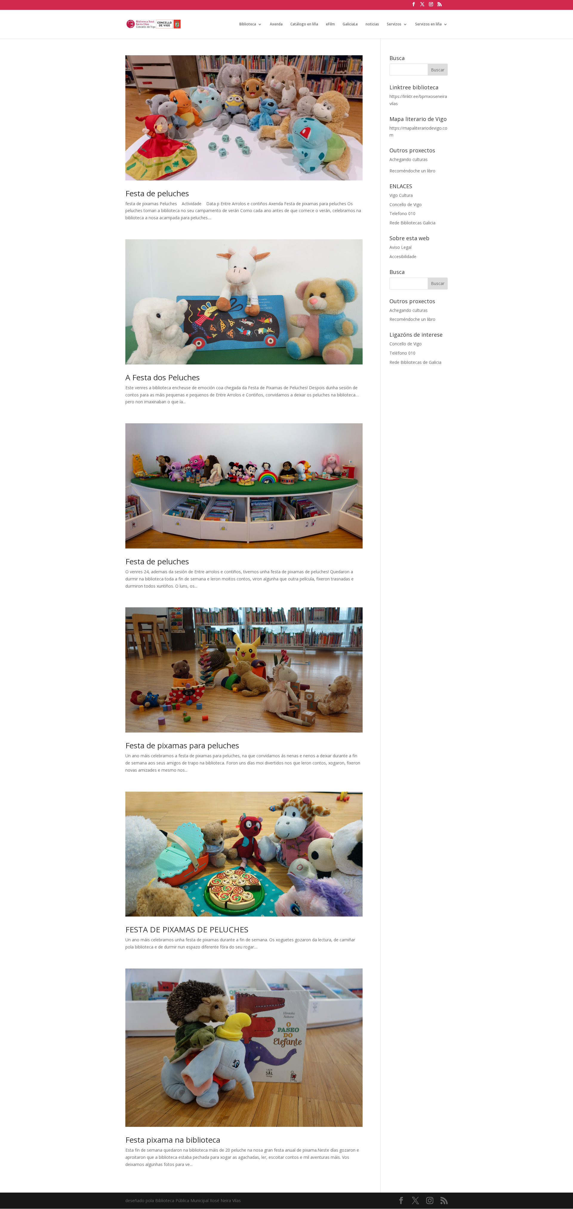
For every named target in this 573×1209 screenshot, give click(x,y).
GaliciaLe (350, 24)
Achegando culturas (408, 159)
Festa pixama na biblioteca (172, 1139)
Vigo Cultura (401, 195)
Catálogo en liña (304, 24)
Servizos (394, 24)
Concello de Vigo (405, 204)
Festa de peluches (157, 193)
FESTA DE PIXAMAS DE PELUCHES (186, 929)
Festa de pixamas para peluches (182, 745)
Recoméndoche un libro (412, 171)
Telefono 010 (402, 213)
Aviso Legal (400, 247)
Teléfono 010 (402, 353)
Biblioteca (247, 24)
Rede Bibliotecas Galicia (412, 223)
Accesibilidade (402, 256)
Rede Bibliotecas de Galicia (415, 362)
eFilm (330, 24)
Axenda (276, 24)
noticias (372, 24)
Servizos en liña (428, 24)
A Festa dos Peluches (162, 377)
